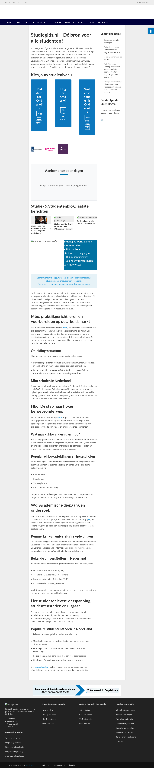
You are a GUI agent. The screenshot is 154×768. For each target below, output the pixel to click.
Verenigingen (79, 22)
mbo (65, 327)
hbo (60, 417)
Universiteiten (84, 710)
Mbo (9, 22)
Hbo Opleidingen (49, 714)
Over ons (15, 2)
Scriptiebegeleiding (13, 742)
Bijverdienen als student (126, 737)
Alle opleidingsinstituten (125, 710)
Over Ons (11, 718)
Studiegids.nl (31, 765)
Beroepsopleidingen (124, 714)
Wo (26, 22)
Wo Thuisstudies (85, 719)
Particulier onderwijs (124, 719)
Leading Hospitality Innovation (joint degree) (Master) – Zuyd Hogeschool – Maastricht (112, 71)
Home (7, 2)
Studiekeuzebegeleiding (15, 747)
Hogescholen (47, 710)
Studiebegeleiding (12, 738)
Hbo (18, 22)
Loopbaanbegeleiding (14, 751)
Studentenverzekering (125, 728)
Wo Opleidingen (85, 714)
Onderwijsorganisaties (125, 723)
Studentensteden (61, 22)
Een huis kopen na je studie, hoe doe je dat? (86, 222)
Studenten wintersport (125, 732)
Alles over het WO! (87, 122)
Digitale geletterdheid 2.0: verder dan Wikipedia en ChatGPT (63, 226)
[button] (151, 31)
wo (89, 519)
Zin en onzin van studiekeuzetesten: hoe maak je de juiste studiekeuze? (41, 229)
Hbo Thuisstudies (49, 719)
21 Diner (119, 741)
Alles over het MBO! (39, 118)
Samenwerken (13, 721)
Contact (24, 2)
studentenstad (41, 667)
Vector (106, 59)
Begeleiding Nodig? (99, 22)
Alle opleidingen (40, 22)
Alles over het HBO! (63, 115)
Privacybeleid (12, 724)
